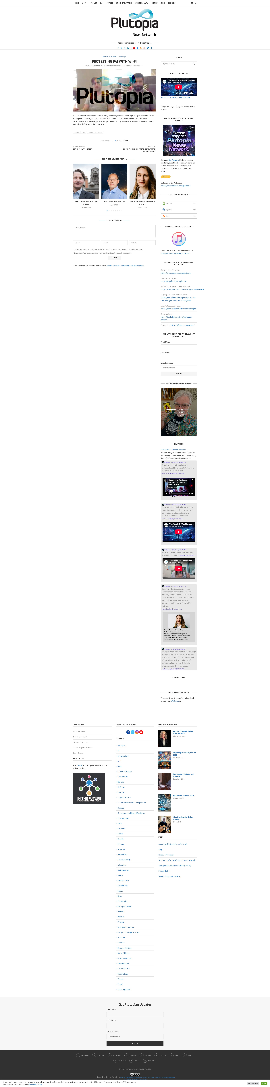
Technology (123, 974)
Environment (123, 818)
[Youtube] (134, 48)
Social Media (123, 963)
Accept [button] (264, 1083)
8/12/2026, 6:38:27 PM (179, 586)
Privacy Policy (164, 871)
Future (120, 833)
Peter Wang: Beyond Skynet (114, 202)
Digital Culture (124, 797)
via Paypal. (173, 160)
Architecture (123, 756)
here (80, 765)
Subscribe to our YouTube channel (175, 97)
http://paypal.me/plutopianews (174, 281)
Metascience (123, 880)
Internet (121, 849)
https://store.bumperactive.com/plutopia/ (178, 308)
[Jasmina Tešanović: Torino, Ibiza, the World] (164, 738)
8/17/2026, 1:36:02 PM (179, 550)
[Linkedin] (128, 48)
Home (77, 3)
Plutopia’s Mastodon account (173, 449)
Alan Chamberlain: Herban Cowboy (183, 818)
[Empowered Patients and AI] (164, 802)
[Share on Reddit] (126, 141)
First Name (165, 342)
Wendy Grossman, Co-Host (169, 876)
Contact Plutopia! (165, 854)
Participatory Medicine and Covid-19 (183, 775)
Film (120, 823)
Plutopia (167, 462)
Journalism (122, 854)
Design (121, 792)
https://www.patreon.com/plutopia (175, 185)
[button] (76, 187)
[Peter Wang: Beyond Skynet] (114, 181)
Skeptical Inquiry (125, 958)
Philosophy (122, 901)
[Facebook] (118, 48)
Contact (154, 3)
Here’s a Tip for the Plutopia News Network (176, 860)
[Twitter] (121, 48)
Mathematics (123, 870)
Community (123, 776)
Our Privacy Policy (35, 1085)
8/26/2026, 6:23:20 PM (179, 505)
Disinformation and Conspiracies (132, 802)
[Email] (137, 48)
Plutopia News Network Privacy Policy (174, 865)
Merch (163, 3)
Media (120, 875)
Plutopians (175, 701)
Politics (121, 916)
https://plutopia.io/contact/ (182, 325)
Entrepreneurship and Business (131, 813)
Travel (120, 984)
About (84, 3)
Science (121, 942)
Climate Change (125, 771)
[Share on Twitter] (121, 141)
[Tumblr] (130, 48)
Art (119, 761)
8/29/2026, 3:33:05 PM (179, 462)
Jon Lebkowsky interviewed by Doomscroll (179, 410)
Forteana (121, 828)
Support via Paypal (141, 3)
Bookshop (172, 3)
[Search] (196, 3)
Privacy (121, 922)
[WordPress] (151, 48)
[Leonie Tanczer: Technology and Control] (143, 181)
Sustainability (124, 968)
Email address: (167, 363)
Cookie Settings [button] (253, 1083)
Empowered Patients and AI (183, 795)
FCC (84, 132)
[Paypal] (148, 48)
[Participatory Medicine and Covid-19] (164, 781)
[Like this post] (116, 141)
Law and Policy (124, 859)
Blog (101, 3)
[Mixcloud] (144, 48)
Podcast (94, 3)
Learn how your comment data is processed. (125, 265)
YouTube (110, 3)
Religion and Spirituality (128, 932)
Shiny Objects (123, 953)
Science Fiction (124, 948)
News (120, 896)
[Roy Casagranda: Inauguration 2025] (164, 760)
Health (121, 839)
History (121, 844)
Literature (122, 865)
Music (120, 891)
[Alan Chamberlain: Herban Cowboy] (164, 824)
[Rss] (141, 48)
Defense (121, 787)
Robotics (121, 937)
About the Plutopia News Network (172, 844)
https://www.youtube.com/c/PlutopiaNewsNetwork (182, 289)
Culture (121, 782)
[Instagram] (124, 48)
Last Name (165, 352)
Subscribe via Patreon (124, 3)
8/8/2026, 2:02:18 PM (178, 649)
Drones (121, 808)
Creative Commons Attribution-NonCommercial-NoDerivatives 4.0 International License (147, 1077)
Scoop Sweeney (98, 66)
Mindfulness (123, 885)
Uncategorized (124, 989)
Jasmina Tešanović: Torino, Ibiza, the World (183, 732)
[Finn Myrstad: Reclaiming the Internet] (86, 181)
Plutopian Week (124, 906)
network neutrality (95, 132)
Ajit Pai (77, 132)
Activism (121, 745)
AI (118, 750)
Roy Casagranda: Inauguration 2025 (184, 754)
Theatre (121, 979)
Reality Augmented (126, 927)
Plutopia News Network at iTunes (175, 253)
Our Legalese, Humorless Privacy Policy (135, 1079)
